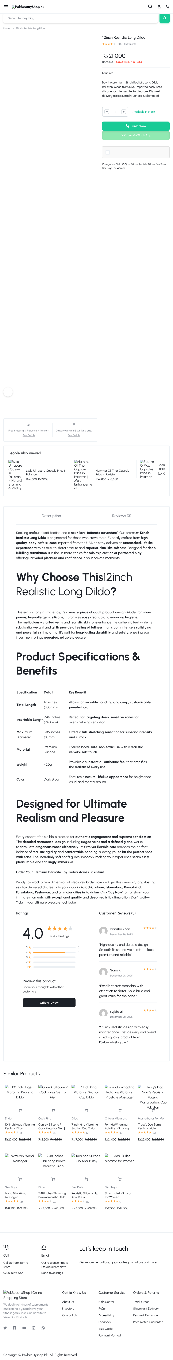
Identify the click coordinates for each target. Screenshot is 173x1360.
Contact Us (69, 1315)
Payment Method (110, 1335)
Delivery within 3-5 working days (74, 430)
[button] (136, 135)
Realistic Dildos (147, 164)
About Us (68, 1302)
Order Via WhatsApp (137, 135)
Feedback (105, 1322)
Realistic (22, 538)
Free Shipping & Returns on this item (28, 430)
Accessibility (106, 1315)
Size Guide (106, 1329)
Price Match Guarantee (148, 1322)
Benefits (36, 670)
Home (6, 28)
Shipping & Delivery (146, 1308)
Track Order (141, 1302)
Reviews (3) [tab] (121, 515)
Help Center (106, 1302)
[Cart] (167, 6)
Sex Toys (161, 164)
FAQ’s (102, 1308)
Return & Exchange (145, 1315)
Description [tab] (51, 515)
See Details (29, 435)
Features (107, 73)
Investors (68, 1308)
